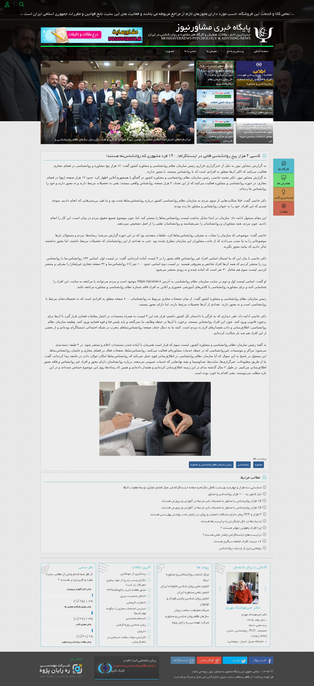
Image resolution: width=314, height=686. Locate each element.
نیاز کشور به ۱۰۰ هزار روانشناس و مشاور (235, 494)
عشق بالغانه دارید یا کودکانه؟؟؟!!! (126, 590)
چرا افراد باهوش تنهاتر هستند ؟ (241, 527)
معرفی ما (212, 51)
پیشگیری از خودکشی (133, 573)
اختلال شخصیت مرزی (133, 596)
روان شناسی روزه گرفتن (131, 624)
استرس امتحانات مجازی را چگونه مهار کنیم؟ (126, 611)
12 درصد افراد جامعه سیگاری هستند (237, 541)
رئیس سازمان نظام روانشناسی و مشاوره (211, 465)
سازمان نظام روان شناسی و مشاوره (187, 616)
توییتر (236, 660)
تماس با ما (190, 51)
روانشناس (184, 171)
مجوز (159, 171)
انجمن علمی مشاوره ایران (193, 592)
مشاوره (144, 166)
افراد (204, 258)
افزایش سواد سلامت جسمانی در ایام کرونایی (126, 639)
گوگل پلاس (207, 660)
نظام (172, 166)
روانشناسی (160, 166)
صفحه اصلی (261, 51)
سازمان (181, 166)
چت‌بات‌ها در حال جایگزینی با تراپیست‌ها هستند (231, 521)
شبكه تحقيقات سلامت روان (191, 610)
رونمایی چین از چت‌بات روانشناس (240, 548)
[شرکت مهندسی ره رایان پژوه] (61, 670)
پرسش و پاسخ (235, 51)
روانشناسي (243, 465)
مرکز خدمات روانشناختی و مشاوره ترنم (187, 577)
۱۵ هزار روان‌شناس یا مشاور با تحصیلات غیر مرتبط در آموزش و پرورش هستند (211, 501)
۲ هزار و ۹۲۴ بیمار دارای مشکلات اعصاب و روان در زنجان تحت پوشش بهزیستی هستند (206, 514)
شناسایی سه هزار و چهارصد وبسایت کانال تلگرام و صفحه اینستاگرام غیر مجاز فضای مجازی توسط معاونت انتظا (192, 487)
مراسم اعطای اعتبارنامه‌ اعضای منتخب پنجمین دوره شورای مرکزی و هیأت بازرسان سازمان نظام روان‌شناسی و (123, 139)
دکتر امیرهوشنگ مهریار (242, 608)
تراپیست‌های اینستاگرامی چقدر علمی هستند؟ (232, 534)
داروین (141, 631)
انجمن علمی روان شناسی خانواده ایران (185, 586)
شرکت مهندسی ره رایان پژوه (190, 622)
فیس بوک (259, 660)
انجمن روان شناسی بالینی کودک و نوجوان (188, 601)
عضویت (169, 51)
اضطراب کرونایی (136, 602)
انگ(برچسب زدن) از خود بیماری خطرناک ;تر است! (126, 582)
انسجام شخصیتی (136, 618)
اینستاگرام (181, 660)
